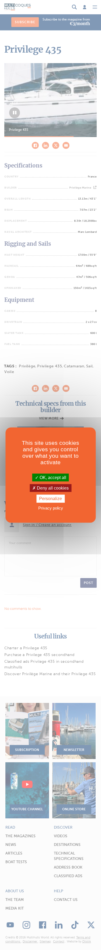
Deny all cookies (52, 488)
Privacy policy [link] (50, 507)
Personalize (50, 498)
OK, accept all (52, 477)
